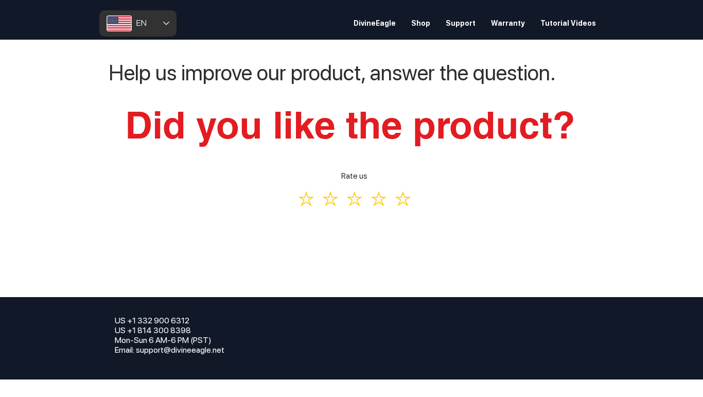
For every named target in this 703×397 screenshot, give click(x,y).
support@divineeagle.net (180, 350)
